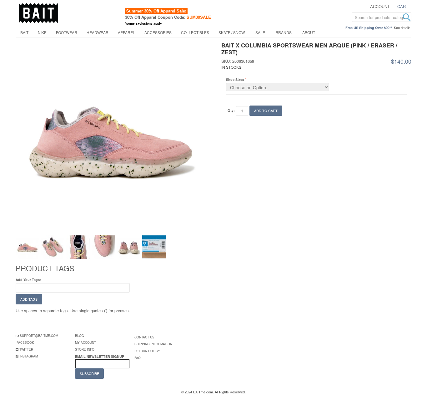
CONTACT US (144, 337)
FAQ (137, 358)
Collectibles (195, 32)
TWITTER (26, 349)
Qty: (231, 110)
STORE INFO (84, 349)
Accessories (158, 32)
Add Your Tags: (28, 279)
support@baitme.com (39, 335)
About (308, 32)
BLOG (79, 335)
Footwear (66, 32)
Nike (42, 32)
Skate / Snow (232, 32)
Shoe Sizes (235, 79)
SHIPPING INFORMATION (153, 344)
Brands (284, 32)
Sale (260, 32)
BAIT (24, 32)
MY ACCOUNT (85, 342)
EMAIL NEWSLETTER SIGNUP (100, 356)
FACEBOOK (25, 342)
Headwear (97, 32)
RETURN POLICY (147, 351)
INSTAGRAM (28, 356)
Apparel (126, 32)
